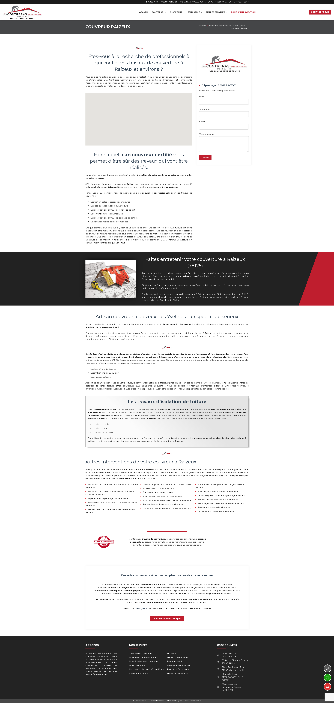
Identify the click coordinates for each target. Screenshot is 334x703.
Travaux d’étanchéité (177, 657)
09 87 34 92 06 (229, 656)
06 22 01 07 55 (229, 653)
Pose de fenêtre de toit (178, 665)
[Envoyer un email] (327, 687)
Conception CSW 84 (192, 701)
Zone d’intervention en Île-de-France (227, 25)
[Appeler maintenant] (327, 668)
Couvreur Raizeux (240, 28)
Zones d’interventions (177, 673)
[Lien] (22, 12)
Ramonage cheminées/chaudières (146, 669)
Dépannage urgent (139, 673)
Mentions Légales (174, 701)
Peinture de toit (175, 661)
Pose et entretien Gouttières (143, 657)
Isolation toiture (137, 665)
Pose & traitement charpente (143, 661)
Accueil (202, 25)
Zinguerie (171, 653)
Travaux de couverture (140, 653)
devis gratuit (141, 608)
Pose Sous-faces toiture (178, 669)
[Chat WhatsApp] (327, 677)
